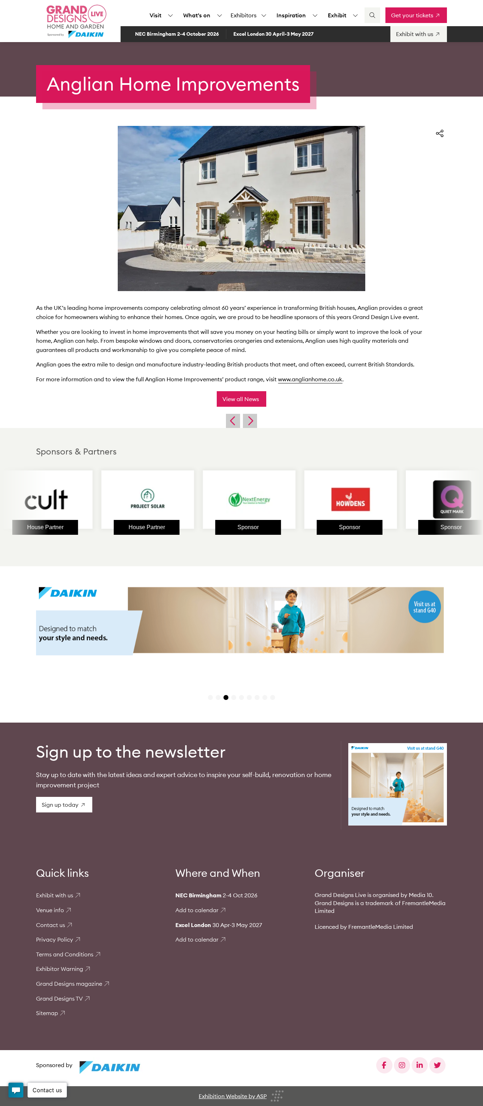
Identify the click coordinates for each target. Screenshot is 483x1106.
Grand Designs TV (59, 998)
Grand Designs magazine (69, 983)
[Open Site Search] (372, 15)
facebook (384, 1065)
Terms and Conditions (64, 954)
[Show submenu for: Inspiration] (315, 15)
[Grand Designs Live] (75, 21)
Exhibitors (243, 15)
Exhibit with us (54, 895)
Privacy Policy (54, 939)
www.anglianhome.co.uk (310, 379)
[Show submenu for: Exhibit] (355, 15)
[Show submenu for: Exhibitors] (264, 15)
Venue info (50, 910)
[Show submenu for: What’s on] (219, 15)
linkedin (420, 1065)
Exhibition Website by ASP (233, 1096)
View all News (240, 399)
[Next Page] (250, 421)
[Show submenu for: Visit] (170, 15)
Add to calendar (197, 910)
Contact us (50, 924)
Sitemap (47, 1013)
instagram (402, 1065)
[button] (210, 697)
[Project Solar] (113, 499)
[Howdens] (316, 499)
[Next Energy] (215, 499)
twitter (437, 1065)
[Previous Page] (233, 421)
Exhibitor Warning (59, 968)
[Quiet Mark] (418, 499)
